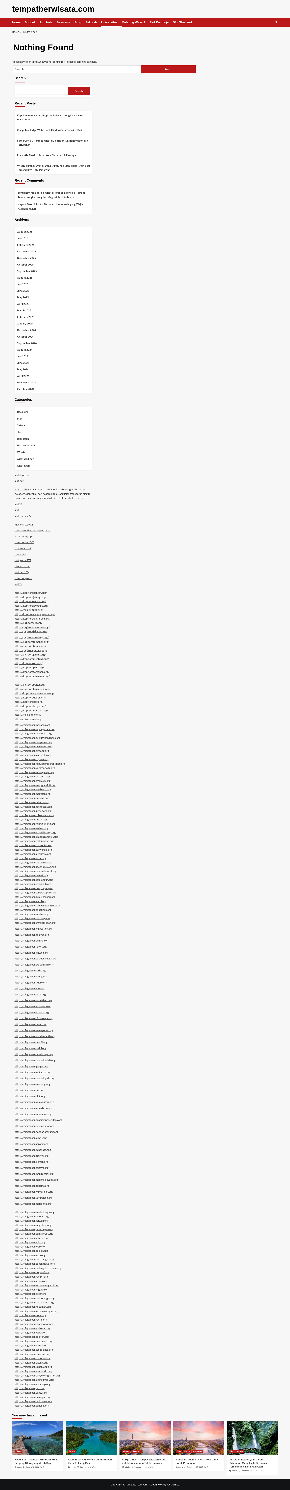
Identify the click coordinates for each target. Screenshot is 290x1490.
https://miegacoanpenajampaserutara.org (38, 1119)
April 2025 (23, 303)
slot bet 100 (22, 572)
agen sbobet (22, 489)
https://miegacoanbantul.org (31, 1392)
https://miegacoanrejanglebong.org (35, 823)
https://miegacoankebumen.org (33, 1306)
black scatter (22, 566)
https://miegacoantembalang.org (34, 1197)
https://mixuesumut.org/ (28, 718)
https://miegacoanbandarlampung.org (36, 1131)
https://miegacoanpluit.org (30, 1096)
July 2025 (22, 284)
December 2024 (26, 330)
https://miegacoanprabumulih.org (34, 964)
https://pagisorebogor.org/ (30, 684)
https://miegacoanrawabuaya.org (34, 1054)
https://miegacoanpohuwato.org (33, 733)
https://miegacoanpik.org (29, 1089)
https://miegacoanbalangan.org (33, 1396)
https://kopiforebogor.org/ (30, 706)
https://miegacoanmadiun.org (32, 913)
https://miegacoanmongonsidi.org (34, 1173)
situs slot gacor (23, 578)
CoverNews (156, 1484)
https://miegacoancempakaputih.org (36, 892)
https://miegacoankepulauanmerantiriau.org (40, 763)
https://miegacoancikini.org (30, 1048)
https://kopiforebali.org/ (29, 701)
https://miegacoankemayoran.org (34, 1030)
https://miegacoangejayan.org (32, 934)
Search (20, 78)
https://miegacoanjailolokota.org (34, 862)
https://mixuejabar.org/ (28, 714)
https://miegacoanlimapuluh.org (33, 883)
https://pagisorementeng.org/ (32, 637)
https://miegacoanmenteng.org (32, 1084)
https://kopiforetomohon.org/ (32, 671)
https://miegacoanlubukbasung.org (35, 1107)
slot (19, 431)
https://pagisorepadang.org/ (31, 650)
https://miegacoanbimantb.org (32, 776)
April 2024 (23, 375)
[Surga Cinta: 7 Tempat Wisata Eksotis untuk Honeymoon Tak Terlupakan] (145, 1438)
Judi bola (45, 22)
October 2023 (25, 388)
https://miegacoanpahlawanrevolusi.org (37, 905)
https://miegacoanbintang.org (32, 750)
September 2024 (27, 343)
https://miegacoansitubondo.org (33, 1371)
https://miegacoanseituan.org (31, 1220)
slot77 (18, 584)
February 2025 (25, 316)
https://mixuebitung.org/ (29, 609)
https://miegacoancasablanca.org (34, 1349)
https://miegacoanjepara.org (31, 1280)
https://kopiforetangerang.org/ (33, 618)
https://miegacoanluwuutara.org (33, 810)
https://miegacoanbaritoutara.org (34, 845)
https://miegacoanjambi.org (31, 1137)
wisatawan (23, 465)
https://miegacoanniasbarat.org (33, 789)
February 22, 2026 (141, 1467)
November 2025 (26, 257)
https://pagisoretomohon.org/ (32, 641)
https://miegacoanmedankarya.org (34, 1212)
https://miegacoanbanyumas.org (33, 742)
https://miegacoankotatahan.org (33, 1000)
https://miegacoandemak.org (31, 875)
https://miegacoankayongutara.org (35, 729)
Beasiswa (63, 22)
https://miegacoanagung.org (31, 976)
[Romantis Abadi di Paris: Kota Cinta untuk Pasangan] (198, 1438)
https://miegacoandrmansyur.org (33, 918)
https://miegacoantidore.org (31, 982)
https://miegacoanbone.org (30, 1315)
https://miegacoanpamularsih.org (34, 1233)
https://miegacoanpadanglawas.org (35, 1263)
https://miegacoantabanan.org (32, 802)
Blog (78, 22)
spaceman (23, 438)
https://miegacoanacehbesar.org (33, 806)
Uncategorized (26, 445)
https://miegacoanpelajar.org (31, 1250)
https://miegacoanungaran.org (32, 1289)
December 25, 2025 (195, 1467)
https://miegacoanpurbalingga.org (34, 1259)
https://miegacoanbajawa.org (32, 759)
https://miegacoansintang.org (32, 952)
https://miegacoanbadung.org (32, 797)
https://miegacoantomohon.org (33, 1358)
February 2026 (25, 244)
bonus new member (29, 192)
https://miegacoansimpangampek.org (36, 836)
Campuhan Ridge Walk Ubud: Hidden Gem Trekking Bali (49, 130)
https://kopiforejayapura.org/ (32, 605)
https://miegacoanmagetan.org (32, 793)
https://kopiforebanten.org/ (31, 592)
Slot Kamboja (159, 22)
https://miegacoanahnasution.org (34, 928)
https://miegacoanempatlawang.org (35, 832)
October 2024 (25, 336)
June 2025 (23, 290)
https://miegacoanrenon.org (31, 946)
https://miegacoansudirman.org (33, 1328)
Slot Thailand (182, 22)
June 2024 (23, 362)
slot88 (18, 504)
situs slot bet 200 (24, 542)
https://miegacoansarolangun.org (34, 879)
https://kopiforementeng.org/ (32, 658)
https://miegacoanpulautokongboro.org (37, 737)
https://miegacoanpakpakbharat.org (36, 870)
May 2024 (23, 369)
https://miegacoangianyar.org (32, 1155)
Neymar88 (24, 204)
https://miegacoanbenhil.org (31, 1042)
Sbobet (30, 22)
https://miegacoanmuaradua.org (33, 1113)
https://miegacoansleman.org (31, 1161)
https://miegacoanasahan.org (31, 828)
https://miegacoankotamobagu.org (35, 767)
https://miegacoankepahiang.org (33, 1366)
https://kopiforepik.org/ (28, 663)
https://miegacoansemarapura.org (34, 1302)
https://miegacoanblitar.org (30, 1293)
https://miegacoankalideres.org (33, 1071)
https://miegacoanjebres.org (31, 1246)
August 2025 (24, 277)
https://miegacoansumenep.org (32, 1384)
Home (16, 22)
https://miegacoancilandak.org (32, 1353)
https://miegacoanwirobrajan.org (34, 1191)
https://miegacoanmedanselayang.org (36, 1179)
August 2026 (24, 231)
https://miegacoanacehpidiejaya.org (35, 866)
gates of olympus (24, 536)
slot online (20, 554)
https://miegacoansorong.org (31, 1143)
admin (19, 1467)
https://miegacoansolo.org (30, 1242)
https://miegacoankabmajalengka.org (36, 1310)
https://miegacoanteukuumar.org (33, 1401)
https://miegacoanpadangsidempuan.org (38, 1267)
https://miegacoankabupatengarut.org (37, 1285)
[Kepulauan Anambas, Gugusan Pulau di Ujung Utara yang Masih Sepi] (37, 1438)
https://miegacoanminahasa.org (33, 1149)
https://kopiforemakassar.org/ (32, 675)
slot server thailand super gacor (33, 530)
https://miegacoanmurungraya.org (34, 772)
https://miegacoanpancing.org (32, 1405)
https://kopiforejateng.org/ (30, 597)
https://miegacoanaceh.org (30, 988)
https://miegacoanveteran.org (32, 1237)
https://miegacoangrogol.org (31, 1066)
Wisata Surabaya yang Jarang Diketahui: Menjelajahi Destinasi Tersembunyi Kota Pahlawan (53, 167)
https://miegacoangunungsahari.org (35, 896)
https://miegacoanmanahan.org (32, 724)
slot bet (19, 480)
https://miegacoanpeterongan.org (34, 1229)
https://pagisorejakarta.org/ (31, 631)
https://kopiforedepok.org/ (30, 697)
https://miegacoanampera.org (32, 1012)
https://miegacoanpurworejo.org (33, 849)
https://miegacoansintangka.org (33, 754)
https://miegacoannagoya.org (32, 1167)
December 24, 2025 (249, 1471)
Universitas (109, 22)
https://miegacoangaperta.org (32, 1185)
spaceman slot (23, 548)
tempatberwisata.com (53, 9)
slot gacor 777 (23, 515)
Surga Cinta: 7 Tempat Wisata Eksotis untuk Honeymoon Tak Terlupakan (52, 142)
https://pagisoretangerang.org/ (32, 688)
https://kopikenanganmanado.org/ (34, 693)
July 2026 (22, 238)
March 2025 (24, 310)
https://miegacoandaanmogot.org (34, 1323)
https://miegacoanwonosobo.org (33, 1006)
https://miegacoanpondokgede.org (35, 1078)
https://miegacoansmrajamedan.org (35, 922)
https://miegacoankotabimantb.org (35, 1036)
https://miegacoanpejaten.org (32, 1336)
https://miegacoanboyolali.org (32, 1272)
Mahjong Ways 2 (133, 22)
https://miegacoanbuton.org (31, 819)
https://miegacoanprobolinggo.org (35, 1298)
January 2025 (25, 323)
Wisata (21, 452)
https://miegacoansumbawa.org (33, 853)
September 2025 (27, 271)
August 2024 (24, 349)
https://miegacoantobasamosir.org (35, 815)
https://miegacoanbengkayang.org (34, 888)
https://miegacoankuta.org (30, 1255)
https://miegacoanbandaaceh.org (34, 1341)
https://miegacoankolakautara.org (34, 1101)
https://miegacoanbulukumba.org (34, 746)
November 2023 (26, 382)
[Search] (276, 22)
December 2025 (26, 251)
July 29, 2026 (85, 1467)
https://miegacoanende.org (30, 970)
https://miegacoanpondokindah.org (35, 1060)
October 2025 (25, 264)
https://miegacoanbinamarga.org (34, 1018)
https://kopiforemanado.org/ (31, 710)
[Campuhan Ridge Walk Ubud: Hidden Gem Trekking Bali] (91, 1438)
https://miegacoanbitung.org (31, 1362)
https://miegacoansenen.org (31, 1024)
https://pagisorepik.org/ (28, 622)
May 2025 (23, 297)
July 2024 (22, 356)
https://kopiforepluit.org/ (29, 667)
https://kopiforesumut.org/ (30, 601)
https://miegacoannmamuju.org (33, 780)
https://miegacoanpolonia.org (32, 1216)
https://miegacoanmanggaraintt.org (35, 785)
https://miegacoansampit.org (31, 1276)
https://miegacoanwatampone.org (34, 840)
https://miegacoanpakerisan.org (33, 909)
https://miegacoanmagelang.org (33, 1224)
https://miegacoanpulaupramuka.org (36, 958)
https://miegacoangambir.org (31, 1345)
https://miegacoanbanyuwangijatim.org (37, 1375)
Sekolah (91, 22)
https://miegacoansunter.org (31, 1319)
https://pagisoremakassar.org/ (32, 627)
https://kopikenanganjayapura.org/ (35, 614)
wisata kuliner (25, 458)
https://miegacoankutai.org (30, 858)
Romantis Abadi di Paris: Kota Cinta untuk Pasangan (47, 155)
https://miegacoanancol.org (30, 901)
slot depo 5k (22, 474)
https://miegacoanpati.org (30, 1388)
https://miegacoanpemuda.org (32, 940)
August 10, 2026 (32, 1467)
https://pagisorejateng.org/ (30, 654)
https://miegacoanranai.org (30, 994)
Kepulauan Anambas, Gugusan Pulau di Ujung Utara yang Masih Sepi (50, 117)
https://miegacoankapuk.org (31, 1332)
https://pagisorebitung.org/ (30, 645)
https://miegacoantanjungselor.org (34, 1125)
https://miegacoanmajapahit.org (33, 1203)
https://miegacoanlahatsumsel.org (34, 1379)
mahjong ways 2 (24, 524)
